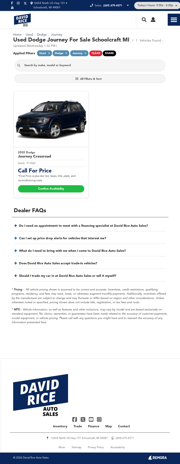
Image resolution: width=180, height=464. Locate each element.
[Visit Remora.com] (157, 458)
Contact (124, 426)
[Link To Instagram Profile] (99, 419)
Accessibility (117, 447)
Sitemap (76, 447)
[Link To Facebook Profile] (75, 419)
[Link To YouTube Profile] (92, 419)
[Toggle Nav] (174, 20)
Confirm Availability (51, 188)
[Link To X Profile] (83, 419)
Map (108, 426)
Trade (78, 426)
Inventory (60, 426)
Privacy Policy (96, 447)
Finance (93, 426)
